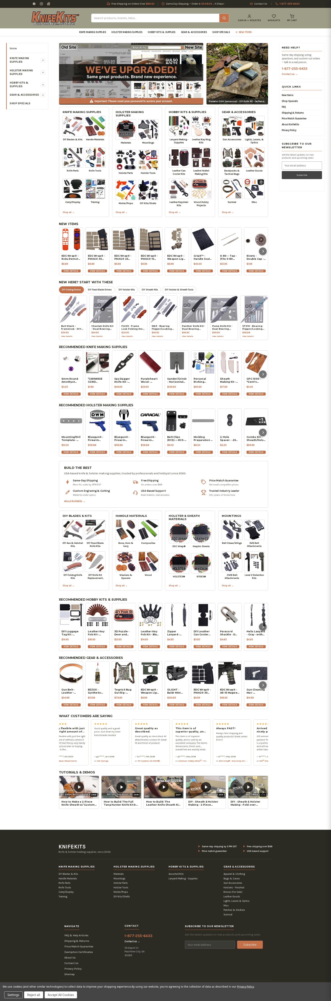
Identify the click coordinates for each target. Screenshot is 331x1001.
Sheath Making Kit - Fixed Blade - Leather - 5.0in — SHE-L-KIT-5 (229, 380)
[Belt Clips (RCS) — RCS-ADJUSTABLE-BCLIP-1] (177, 420)
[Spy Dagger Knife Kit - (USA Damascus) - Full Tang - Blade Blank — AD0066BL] (124, 362)
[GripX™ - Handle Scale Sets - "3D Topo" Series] (203, 239)
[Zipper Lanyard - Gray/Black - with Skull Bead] (177, 615)
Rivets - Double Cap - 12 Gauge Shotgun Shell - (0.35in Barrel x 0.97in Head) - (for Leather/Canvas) (256, 257)
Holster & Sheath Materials (184, 517)
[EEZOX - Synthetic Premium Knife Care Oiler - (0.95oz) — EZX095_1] (97, 673)
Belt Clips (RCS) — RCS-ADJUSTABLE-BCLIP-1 (176, 439)
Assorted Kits (176, 873)
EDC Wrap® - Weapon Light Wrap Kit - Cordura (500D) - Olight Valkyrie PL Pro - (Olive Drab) (150, 691)
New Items (287, 95)
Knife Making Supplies (92, 32)
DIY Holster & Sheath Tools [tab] (179, 289)
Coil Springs (72, 761)
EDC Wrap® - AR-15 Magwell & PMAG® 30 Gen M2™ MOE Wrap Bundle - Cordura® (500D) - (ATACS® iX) (229, 691)
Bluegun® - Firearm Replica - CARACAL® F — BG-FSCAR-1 (150, 439)
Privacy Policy (289, 130)
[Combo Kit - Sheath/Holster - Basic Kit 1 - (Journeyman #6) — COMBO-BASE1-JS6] (256, 420)
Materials (119, 873)
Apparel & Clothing (234, 873)
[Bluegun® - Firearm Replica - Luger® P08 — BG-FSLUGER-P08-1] (97, 420)
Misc (226, 905)
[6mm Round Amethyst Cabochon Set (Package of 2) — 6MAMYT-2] (71, 362)
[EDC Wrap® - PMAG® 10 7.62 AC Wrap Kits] (150, 239)
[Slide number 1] (131, 73)
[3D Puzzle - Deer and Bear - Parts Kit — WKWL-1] (124, 615)
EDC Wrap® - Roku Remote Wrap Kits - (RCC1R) (70, 257)
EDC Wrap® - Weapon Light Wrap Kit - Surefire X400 (176, 257)
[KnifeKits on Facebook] (34, 4)
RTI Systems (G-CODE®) (118, 761)
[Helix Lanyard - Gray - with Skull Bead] (256, 615)
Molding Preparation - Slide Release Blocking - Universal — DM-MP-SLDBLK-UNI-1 (203, 439)
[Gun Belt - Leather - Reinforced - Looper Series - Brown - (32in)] (71, 673)
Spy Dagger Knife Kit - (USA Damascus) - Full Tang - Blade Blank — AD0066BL (123, 380)
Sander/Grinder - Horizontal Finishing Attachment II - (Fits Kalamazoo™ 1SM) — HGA (176, 380)
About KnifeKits (290, 124)
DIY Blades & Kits (77, 516)
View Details (71, 271)
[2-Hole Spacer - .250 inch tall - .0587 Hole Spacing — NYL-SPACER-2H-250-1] (229, 420)
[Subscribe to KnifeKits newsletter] (48, 4)
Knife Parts (64, 882)
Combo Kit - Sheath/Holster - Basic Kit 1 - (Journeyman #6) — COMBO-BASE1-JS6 (256, 439)
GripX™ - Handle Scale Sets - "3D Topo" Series (202, 257)
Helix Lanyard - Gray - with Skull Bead (256, 633)
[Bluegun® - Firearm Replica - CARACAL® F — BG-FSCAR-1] (150, 420)
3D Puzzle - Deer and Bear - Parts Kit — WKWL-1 (123, 633)
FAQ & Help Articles (76, 935)
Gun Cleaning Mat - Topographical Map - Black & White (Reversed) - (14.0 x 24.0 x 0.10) (256, 691)
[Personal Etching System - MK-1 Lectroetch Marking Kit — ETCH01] (203, 362)
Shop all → (69, 212)
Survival (228, 914)
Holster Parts (121, 882)
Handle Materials (131, 516)
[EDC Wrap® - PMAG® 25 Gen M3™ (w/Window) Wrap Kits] (124, 239)
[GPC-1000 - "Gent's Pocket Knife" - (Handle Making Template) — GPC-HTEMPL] (256, 362)
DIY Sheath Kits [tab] (150, 289)
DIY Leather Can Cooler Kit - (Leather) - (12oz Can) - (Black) (203, 633)
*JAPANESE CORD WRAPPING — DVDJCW (97, 380)
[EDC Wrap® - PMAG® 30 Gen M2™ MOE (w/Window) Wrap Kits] (97, 239)
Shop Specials (221, 32)
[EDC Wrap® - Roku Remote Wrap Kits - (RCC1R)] (71, 239)
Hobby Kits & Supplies (161, 32)
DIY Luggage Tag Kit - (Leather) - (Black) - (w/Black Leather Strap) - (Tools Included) (70, 633)
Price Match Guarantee (294, 118)
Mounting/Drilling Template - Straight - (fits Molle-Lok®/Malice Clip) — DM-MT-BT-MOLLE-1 (71, 439)
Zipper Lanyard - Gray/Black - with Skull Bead (175, 633)
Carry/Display (66, 891)
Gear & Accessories (194, 32)
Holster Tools (121, 887)
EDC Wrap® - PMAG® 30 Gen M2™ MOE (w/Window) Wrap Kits (96, 257)
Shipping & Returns (293, 112)
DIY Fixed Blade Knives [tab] (100, 289)
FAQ (284, 106)
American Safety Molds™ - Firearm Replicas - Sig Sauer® (175, 761)
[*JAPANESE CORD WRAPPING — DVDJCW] (97, 362)
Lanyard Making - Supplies (183, 878)
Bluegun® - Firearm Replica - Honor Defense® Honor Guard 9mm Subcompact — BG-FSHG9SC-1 (123, 439)
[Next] (263, 251)
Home (13, 48)
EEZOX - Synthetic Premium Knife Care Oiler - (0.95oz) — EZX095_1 (95, 691)
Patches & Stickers (234, 909)
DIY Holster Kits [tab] (127, 289)
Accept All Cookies (61, 995)
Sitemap (69, 974)
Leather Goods (232, 896)
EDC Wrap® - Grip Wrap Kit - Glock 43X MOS (209, 761)
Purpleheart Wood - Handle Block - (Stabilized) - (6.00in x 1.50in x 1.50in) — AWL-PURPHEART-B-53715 (150, 380)
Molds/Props (121, 891)
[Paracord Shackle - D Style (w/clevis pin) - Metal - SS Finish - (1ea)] (229, 615)
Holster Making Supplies (127, 32)
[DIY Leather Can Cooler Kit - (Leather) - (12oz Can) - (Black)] (203, 615)
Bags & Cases (232, 878)
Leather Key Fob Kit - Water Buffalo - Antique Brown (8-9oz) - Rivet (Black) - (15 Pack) (97, 633)
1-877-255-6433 (294, 68)
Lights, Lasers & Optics (237, 900)
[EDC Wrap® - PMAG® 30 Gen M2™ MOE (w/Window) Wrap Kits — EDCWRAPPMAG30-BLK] (203, 673)
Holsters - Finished (234, 887)
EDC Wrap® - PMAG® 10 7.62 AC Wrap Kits (150, 257)
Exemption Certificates (78, 952)
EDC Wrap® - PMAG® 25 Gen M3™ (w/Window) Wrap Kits (122, 257)
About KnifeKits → (74, 501)
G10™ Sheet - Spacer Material (243, 761)
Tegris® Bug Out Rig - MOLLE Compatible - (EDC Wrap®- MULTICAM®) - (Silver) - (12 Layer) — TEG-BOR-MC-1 (124, 691)
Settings (13, 995)
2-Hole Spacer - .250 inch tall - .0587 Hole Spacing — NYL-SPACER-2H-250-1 (229, 439)
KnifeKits (72, 846)
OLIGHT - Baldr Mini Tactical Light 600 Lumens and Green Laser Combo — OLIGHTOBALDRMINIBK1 (176, 691)
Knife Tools (65, 887)
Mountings (231, 516)
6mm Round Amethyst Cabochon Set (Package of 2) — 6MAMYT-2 (71, 380)
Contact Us (71, 963)
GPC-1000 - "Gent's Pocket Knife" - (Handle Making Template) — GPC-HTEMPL (256, 380)
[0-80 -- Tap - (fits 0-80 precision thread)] (229, 239)
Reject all (33, 995)
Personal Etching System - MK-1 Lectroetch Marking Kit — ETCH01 (203, 380)
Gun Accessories (233, 882)
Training (63, 896)
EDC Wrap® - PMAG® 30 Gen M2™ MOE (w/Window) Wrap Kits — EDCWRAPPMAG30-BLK (203, 691)
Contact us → (290, 74)
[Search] (224, 18)
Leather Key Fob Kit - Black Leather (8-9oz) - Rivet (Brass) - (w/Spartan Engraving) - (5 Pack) (150, 633)
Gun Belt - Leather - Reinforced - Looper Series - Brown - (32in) (71, 691)
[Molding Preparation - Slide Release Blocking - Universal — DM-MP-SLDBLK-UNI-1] (203, 420)
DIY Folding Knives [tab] (71, 289)
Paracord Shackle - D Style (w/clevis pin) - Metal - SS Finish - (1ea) (229, 633)
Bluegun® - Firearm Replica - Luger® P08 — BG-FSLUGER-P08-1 (97, 439)
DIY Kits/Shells (122, 896)
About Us (70, 957)
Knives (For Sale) (233, 891)
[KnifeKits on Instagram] (41, 4)
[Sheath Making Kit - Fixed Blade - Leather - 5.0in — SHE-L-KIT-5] (229, 362)
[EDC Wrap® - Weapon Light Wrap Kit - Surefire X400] (177, 239)
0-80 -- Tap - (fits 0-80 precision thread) (228, 257)
